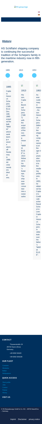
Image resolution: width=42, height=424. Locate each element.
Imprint (13, 419)
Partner (4, 390)
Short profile (6, 382)
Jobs (4, 385)
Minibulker (5, 368)
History (4, 392)
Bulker (4, 371)
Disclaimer (22, 419)
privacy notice (34, 419)
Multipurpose (6, 373)
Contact (5, 387)
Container (5, 365)
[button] (21, 19)
